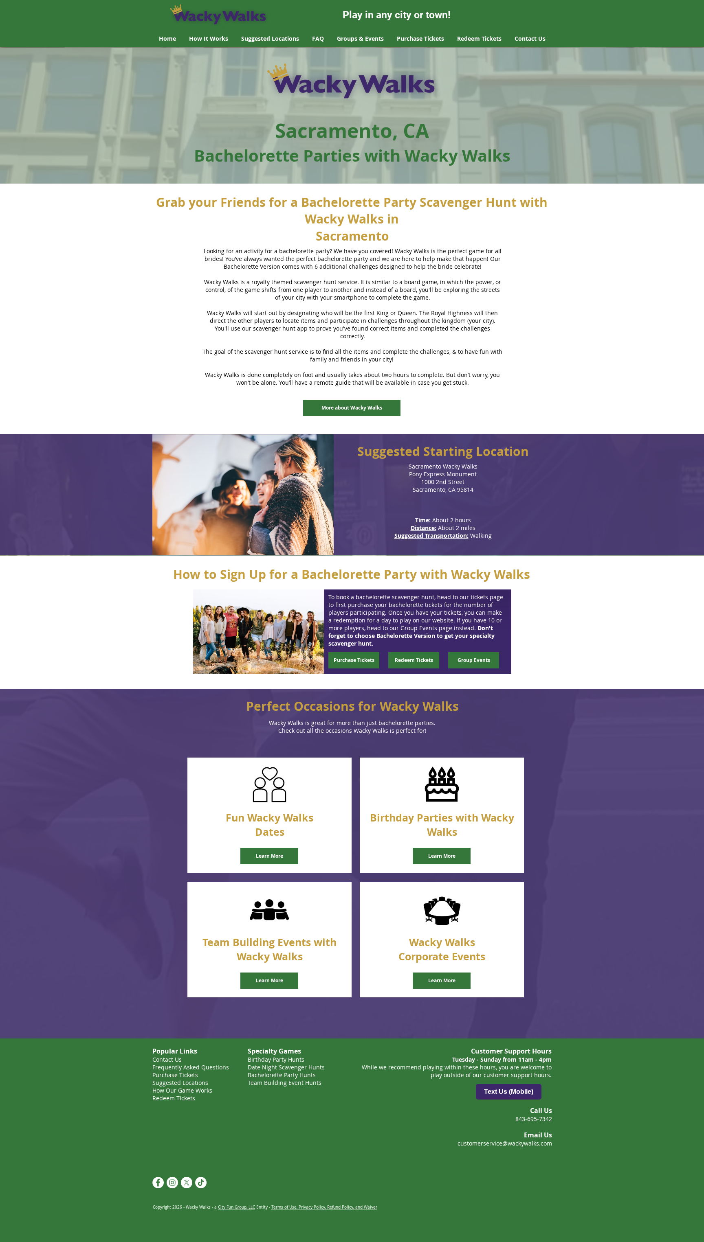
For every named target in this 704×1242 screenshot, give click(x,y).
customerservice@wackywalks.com (505, 1143)
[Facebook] (158, 1182)
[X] (186, 1182)
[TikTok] (201, 1182)
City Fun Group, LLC (236, 1207)
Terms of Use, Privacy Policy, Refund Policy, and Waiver (324, 1207)
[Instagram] (172, 1182)
